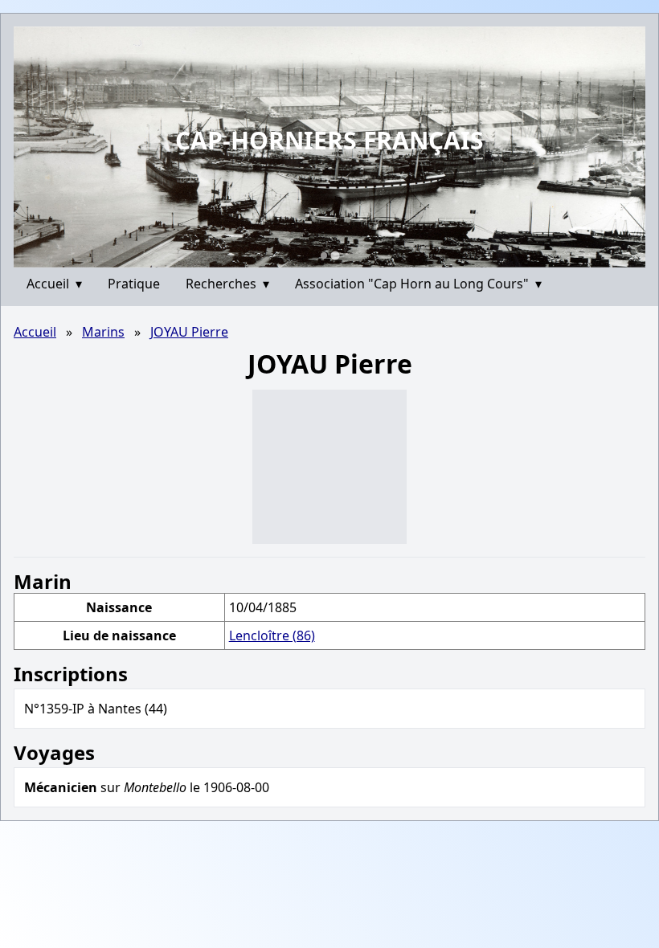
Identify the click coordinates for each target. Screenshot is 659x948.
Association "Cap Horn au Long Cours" (418, 283)
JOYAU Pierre (189, 332)
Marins (103, 332)
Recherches (227, 283)
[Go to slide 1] (324, 255)
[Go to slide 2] (334, 255)
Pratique (134, 283)
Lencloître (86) (272, 635)
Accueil (54, 283)
